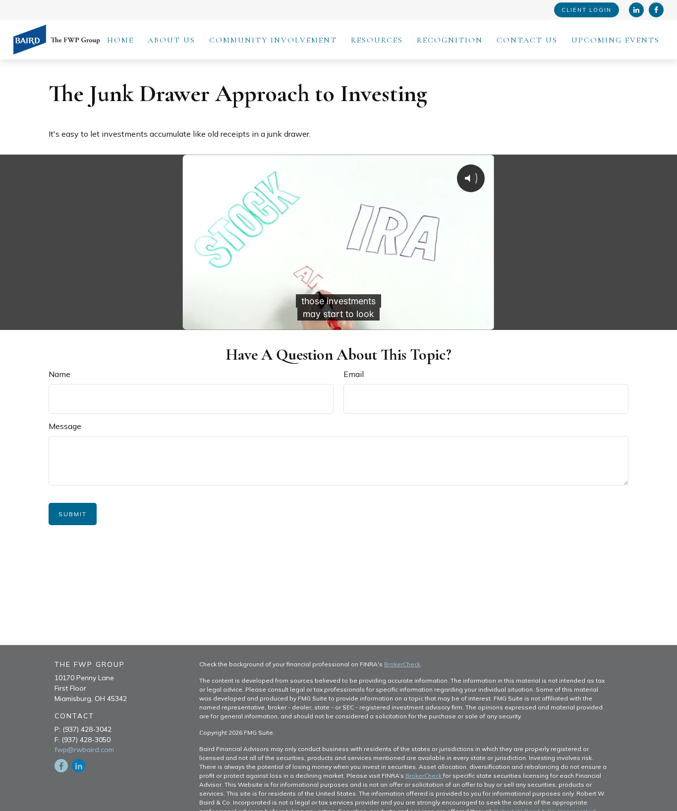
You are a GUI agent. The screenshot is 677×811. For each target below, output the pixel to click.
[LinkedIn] (636, 9)
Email (353, 374)
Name (59, 374)
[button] (120, 39)
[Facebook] (656, 9)
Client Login (587, 9)
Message (65, 426)
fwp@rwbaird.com (84, 749)
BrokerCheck (402, 664)
